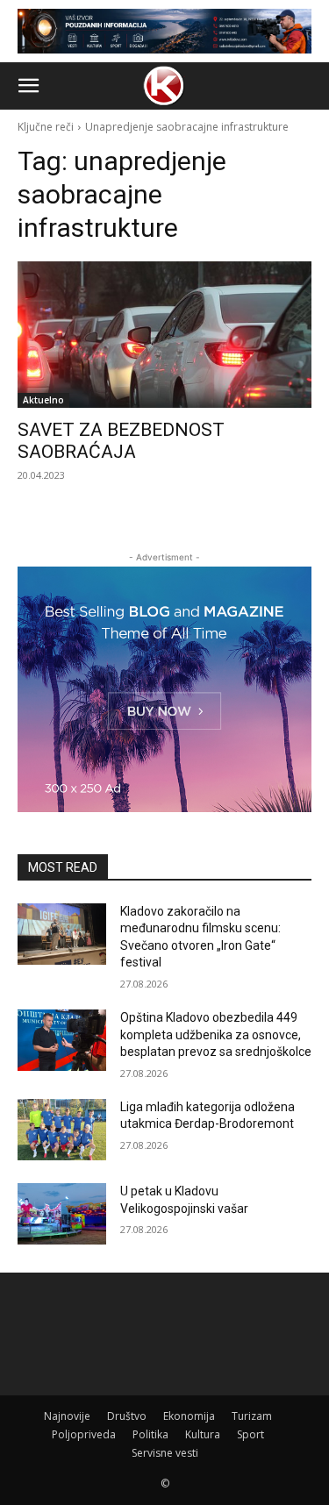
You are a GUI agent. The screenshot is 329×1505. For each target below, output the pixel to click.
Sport (250, 1434)
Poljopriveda (84, 1434)
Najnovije (67, 1416)
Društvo (127, 1416)
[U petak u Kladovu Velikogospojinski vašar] (62, 1214)
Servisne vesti (165, 1452)
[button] (28, 86)
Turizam (252, 1416)
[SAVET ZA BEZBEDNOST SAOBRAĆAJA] (164, 335)
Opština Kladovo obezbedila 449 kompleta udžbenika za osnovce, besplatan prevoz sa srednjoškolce (215, 1034)
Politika (150, 1434)
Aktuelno (43, 400)
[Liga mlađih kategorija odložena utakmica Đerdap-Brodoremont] (62, 1129)
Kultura (202, 1434)
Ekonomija (189, 1416)
